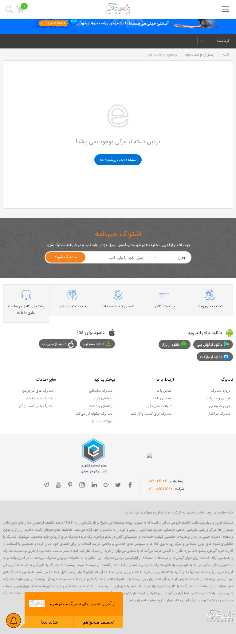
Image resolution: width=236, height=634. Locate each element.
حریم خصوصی (219, 406)
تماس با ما (163, 391)
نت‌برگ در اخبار (219, 414)
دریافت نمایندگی (158, 406)
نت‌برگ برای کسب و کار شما (151, 414)
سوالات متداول (101, 421)
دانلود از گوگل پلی (209, 345)
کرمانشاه (223, 41)
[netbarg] (220, 616)
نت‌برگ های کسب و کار (36, 406)
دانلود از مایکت (211, 357)
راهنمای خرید (102, 398)
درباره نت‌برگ (220, 391)
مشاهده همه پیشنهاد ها (118, 160)
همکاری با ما (162, 398)
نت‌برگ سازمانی (100, 391)
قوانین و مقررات (218, 398)
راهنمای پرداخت (100, 406)
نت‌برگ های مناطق (39, 398)
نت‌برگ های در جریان (37, 391)
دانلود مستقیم (93, 344)
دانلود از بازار (171, 345)
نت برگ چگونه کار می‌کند (94, 414)
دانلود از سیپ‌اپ (54, 344)
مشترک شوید (65, 257)
